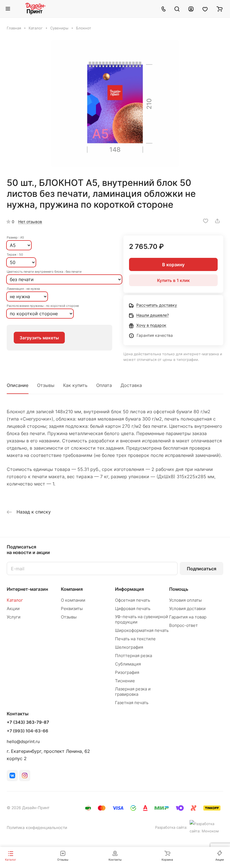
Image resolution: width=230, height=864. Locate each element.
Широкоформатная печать (142, 630)
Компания (72, 589)
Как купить (75, 385)
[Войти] (191, 8)
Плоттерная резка (133, 655)
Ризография (127, 672)
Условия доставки (187, 608)
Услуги (13, 617)
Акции (13, 608)
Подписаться (201, 568)
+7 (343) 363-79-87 (28, 722)
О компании (73, 600)
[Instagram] (24, 775)
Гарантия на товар (187, 617)
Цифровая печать (132, 608)
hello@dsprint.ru (23, 741)
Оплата (104, 385)
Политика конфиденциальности (37, 827)
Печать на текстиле (135, 638)
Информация (129, 589)
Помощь (178, 589)
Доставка (131, 385)
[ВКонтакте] (12, 775)
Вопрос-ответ (183, 625)
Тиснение (125, 680)
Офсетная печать (132, 600)
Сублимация (128, 664)
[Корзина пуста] (219, 8)
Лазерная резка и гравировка (133, 691)
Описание (17, 385)
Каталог (15, 600)
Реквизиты (72, 608)
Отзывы (45, 385)
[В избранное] (205, 221)
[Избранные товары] (205, 8)
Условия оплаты (185, 600)
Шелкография (129, 647)
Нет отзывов (30, 221)
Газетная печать (131, 702)
